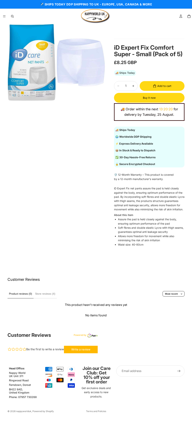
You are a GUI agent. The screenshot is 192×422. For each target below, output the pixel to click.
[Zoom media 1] (32, 62)
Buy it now (149, 97)
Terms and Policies (96, 411)
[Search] (12, 16)
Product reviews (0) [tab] (20, 293)
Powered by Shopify (43, 411)
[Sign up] (179, 371)
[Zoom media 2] (81, 62)
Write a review (80, 349)
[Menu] (4, 16)
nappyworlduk (23, 411)
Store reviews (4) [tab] (45, 293)
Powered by (80, 335)
